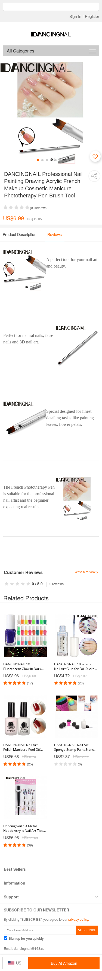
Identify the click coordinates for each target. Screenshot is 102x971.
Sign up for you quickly (26, 938)
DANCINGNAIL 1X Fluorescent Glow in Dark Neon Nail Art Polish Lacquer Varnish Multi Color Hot (24, 666)
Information (14, 883)
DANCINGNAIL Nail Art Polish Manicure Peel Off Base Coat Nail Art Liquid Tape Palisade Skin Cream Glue (23, 747)
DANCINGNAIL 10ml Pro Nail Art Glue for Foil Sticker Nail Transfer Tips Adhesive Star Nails (75, 666)
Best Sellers (15, 869)
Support (11, 896)
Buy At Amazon (64, 963)
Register (92, 16)
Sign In (75, 16)
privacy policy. (78, 919)
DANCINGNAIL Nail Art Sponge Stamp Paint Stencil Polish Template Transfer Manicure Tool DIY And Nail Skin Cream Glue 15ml (74, 747)
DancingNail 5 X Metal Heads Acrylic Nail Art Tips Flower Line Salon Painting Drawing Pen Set (23, 828)
